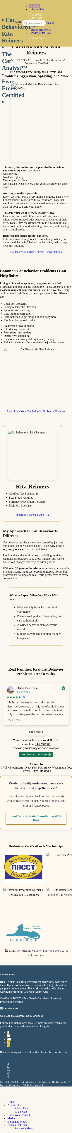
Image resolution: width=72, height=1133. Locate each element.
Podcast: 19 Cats (17, 1125)
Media (11, 1118)
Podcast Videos (24, 1128)
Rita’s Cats (21, 1111)
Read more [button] (13, 720)
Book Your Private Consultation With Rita (36, 818)
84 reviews (43, 744)
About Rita (13, 1105)
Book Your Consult (18, 1115)
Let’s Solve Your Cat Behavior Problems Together (36, 411)
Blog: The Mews (17, 1121)
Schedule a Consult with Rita (32, 514)
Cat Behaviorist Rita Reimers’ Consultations (36, 252)
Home (11, 1101)
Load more (36, 732)
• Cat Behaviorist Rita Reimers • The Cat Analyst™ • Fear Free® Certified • (8, 23)
